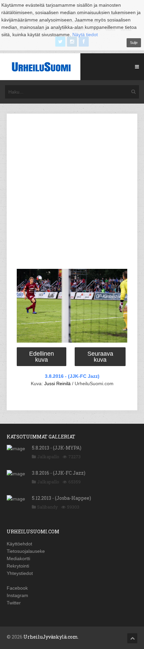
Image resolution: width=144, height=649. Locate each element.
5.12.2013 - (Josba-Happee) (61, 498)
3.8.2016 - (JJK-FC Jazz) (72, 376)
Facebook (17, 588)
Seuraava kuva (100, 356)
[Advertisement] (72, 192)
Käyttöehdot (19, 543)
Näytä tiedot (85, 34)
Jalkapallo (48, 457)
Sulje (134, 43)
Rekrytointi (18, 566)
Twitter (14, 602)
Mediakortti (18, 558)
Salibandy (47, 507)
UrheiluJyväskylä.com (50, 637)
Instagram (17, 595)
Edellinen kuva (41, 356)
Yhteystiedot (20, 573)
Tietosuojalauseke (26, 551)
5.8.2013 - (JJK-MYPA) (56, 448)
